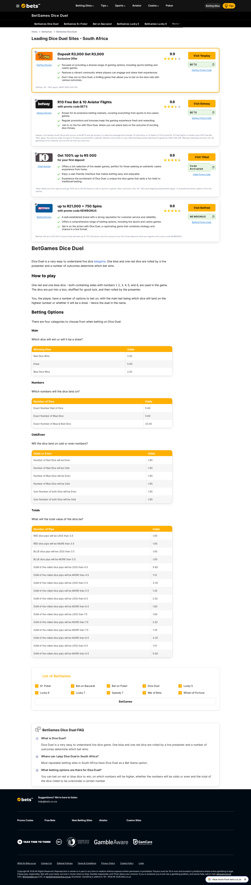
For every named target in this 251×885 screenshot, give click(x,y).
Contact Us (46, 863)
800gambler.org (30, 876)
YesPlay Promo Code (202, 70)
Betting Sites (213, 5)
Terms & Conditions (87, 863)
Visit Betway (202, 103)
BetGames (125, 701)
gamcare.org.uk (223, 874)
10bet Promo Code (202, 174)
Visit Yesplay (201, 55)
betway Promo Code (201, 118)
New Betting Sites (82, 820)
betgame (100, 261)
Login (141, 863)
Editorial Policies (65, 863)
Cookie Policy (127, 863)
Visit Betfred (202, 207)
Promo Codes (25, 820)
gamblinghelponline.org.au (58, 876)
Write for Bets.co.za (26, 863)
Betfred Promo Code (201, 222)
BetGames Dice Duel (50, 15)
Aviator (103, 820)
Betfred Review (44, 217)
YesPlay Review (44, 65)
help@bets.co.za (47, 801)
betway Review (44, 113)
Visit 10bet (202, 157)
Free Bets (50, 820)
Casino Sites (134, 820)
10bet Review (44, 166)
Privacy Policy (108, 863)
